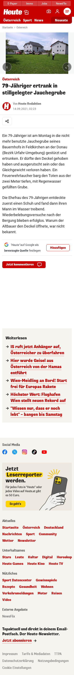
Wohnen (47, 587)
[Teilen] (7, 121)
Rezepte (8, 587)
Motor (42, 593)
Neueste (61, 20)
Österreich (12, 20)
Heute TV (56, 564)
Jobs (44, 4)
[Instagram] (24, 452)
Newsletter (27, 541)
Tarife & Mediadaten (36, 654)
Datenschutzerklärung (18, 661)
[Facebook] (4, 452)
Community (48, 534)
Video (6, 600)
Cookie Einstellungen (16, 668)
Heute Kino (36, 564)
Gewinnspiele (46, 580)
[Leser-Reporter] (48, 11)
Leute (19, 557)
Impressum (10, 654)
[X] (14, 452)
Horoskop (64, 557)
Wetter (8, 541)
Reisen (56, 593)
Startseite (7, 27)
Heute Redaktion (29, 104)
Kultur (33, 557)
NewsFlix (61, 4)
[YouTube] (44, 452)
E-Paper (12, 4)
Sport (27, 20)
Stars (6, 557)
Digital (47, 557)
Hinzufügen (58, 248)
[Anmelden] (57, 11)
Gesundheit (28, 587)
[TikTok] (34, 452)
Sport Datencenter (17, 580)
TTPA (58, 654)
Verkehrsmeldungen (18, 593)
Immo (29, 4)
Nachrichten (12, 534)
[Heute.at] (12, 11)
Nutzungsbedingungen (53, 661)
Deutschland (53, 528)
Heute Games (12, 564)
